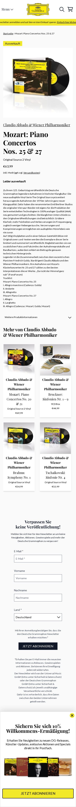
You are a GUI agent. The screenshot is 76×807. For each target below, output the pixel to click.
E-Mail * (18, 551)
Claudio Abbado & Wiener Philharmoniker (36, 125)
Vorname (19, 570)
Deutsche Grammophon (34, 633)
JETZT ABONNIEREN (38, 646)
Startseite (8, 33)
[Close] (72, 715)
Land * (18, 609)
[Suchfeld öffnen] (61, 9)
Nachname (20, 590)
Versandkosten (31, 172)
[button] (38, 317)
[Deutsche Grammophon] (38, 9)
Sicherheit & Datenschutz (47, 676)
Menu (6, 9)
